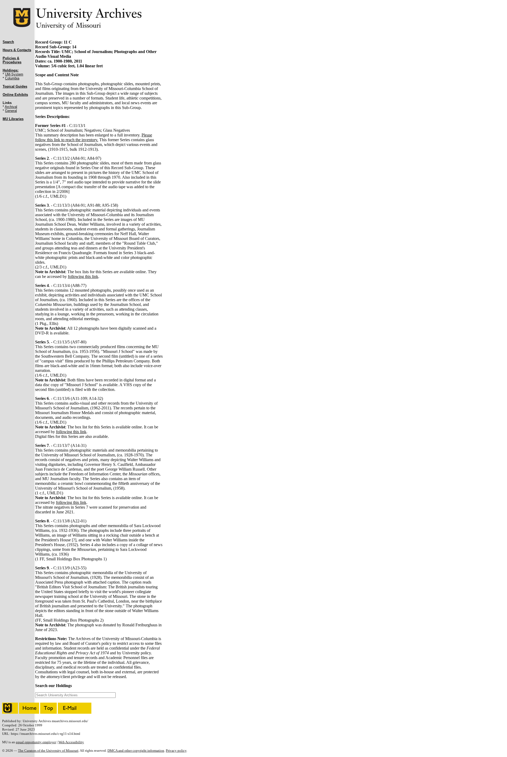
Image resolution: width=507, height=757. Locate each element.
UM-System (14, 74)
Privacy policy (176, 751)
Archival (11, 107)
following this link (83, 276)
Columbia (12, 78)
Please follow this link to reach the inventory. (93, 137)
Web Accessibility (71, 742)
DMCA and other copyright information (135, 751)
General (11, 111)
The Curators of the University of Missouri (48, 751)
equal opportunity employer (36, 742)
